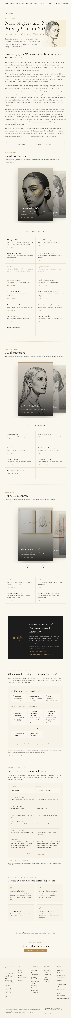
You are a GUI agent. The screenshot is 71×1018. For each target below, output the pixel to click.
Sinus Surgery (35, 981)
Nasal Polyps (34, 990)
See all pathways (15, 755)
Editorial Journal (61, 984)
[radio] (19, 698)
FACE (6, 3)
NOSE (12, 3)
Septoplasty (34, 974)
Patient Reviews (61, 977)
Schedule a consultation (35, 950)
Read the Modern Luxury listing (40, 654)
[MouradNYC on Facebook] (10, 988)
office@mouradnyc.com (63, 998)
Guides (49, 144)
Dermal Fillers (47, 974)
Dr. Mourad (60, 970)
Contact (59, 993)
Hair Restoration (48, 982)
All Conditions (35, 992)
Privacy (47, 1013)
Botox (45, 977)
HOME (7, 13)
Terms (52, 1013)
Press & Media (61, 975)
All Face (20, 970)
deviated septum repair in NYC (41, 122)
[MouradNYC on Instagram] (6, 988)
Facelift (20, 973)
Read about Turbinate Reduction (44, 853)
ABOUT (42, 3)
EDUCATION (33, 3)
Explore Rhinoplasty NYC (38, 651)
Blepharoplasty (22, 977)
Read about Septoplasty (20, 853)
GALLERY (57, 3)
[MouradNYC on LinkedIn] (10, 992)
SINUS (18, 3)
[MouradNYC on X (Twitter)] (6, 992)
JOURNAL (49, 3)
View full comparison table (20, 860)
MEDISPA (25, 3)
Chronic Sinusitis (35, 988)
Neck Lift (20, 975)
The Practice (60, 973)
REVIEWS (65, 3)
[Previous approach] (18, 227)
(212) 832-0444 (61, 996)
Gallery (59, 987)
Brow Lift (20, 980)
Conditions (38, 144)
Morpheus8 (47, 979)
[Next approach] (53, 227)
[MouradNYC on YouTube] (6, 996)
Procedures (24, 144)
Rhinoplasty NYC (48, 76)
